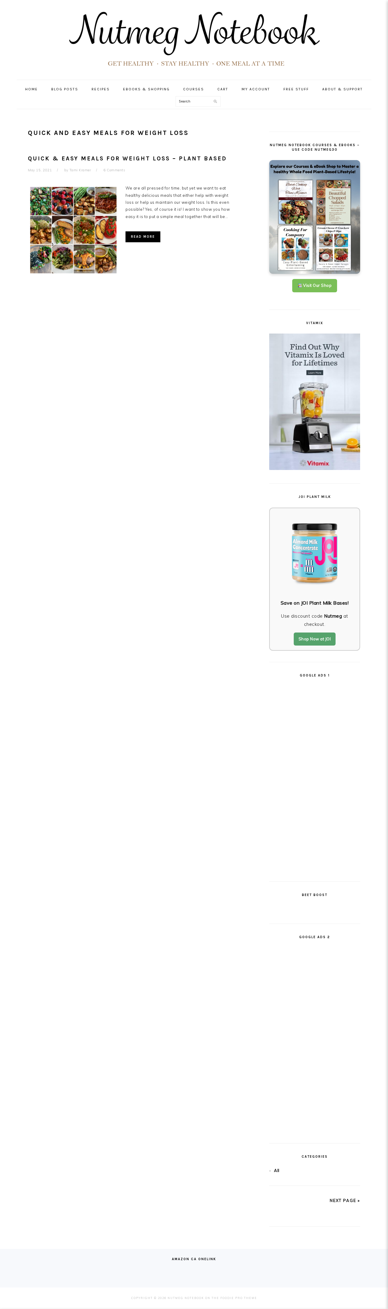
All (276, 1170)
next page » (345, 1200)
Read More (143, 237)
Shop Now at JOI (315, 638)
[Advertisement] (314, 777)
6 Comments (114, 170)
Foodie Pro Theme (238, 1298)
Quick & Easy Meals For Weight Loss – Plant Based (127, 158)
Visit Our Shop (317, 285)
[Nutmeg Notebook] (194, 68)
